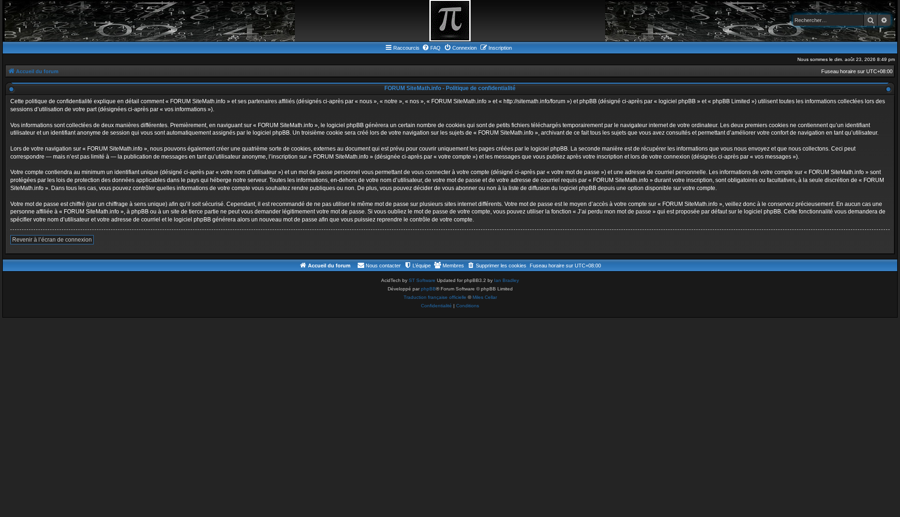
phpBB (428, 288)
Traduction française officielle (435, 297)
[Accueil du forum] (450, 20)
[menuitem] (431, 47)
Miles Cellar (484, 297)
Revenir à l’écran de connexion (52, 239)
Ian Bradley (506, 280)
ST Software (422, 280)
